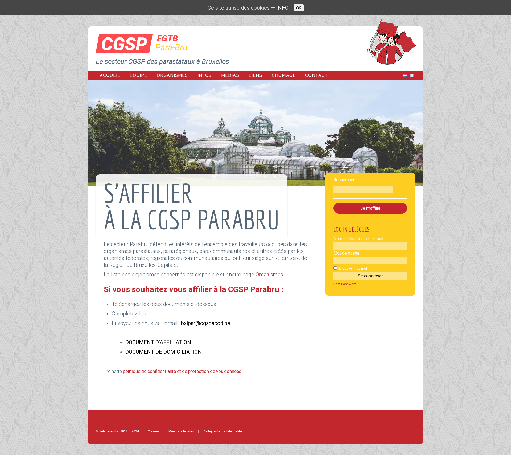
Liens (255, 75)
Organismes (172, 75)
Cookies (154, 431)
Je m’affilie (370, 208)
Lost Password (345, 284)
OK (298, 8)
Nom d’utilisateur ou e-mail (358, 238)
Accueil (110, 75)
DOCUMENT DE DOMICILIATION (163, 352)
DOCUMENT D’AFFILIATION (158, 342)
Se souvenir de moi (352, 269)
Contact (316, 75)
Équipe (138, 75)
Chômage (284, 75)
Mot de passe (346, 253)
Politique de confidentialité (222, 431)
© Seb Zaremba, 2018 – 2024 (117, 431)
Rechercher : (344, 179)
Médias (230, 75)
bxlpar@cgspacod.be (205, 323)
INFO (282, 8)
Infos (204, 75)
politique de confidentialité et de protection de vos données (182, 371)
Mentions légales (181, 431)
